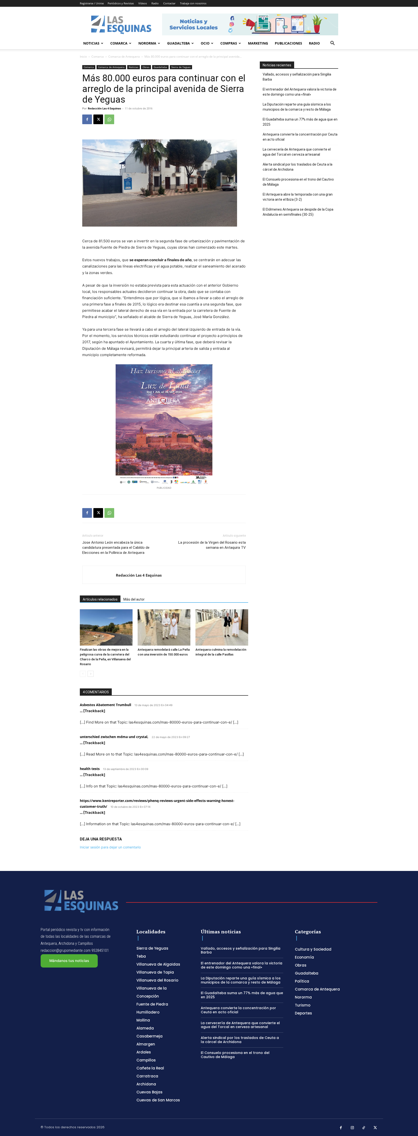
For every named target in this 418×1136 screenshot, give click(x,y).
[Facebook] (87, 119)
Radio (155, 3)
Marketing (258, 43)
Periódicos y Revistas (121, 3)
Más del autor (134, 599)
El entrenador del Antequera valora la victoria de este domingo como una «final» (299, 91)
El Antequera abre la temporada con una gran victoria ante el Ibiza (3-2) (298, 196)
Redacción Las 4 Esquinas (104, 108)
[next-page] (91, 674)
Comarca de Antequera (124, 56)
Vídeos (142, 3)
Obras (145, 67)
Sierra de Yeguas (181, 67)
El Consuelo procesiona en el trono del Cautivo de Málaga (298, 181)
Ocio (205, 43)
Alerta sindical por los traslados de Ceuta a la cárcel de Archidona (297, 166)
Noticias (91, 43)
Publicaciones (288, 43)
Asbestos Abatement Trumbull (105, 704)
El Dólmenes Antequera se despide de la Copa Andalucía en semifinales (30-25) (298, 211)
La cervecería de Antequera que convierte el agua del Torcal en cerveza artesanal (297, 151)
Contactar (169, 3)
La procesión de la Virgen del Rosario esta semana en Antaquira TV (212, 545)
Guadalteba (178, 43)
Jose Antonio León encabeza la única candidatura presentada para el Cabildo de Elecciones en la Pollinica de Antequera (115, 547)
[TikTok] (363, 1128)
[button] (332, 43)
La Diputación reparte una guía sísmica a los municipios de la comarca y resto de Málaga (297, 106)
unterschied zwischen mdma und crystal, (114, 736)
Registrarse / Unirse (92, 3)
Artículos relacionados (100, 599)
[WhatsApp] (109, 119)
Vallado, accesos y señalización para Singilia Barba (297, 76)
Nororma (147, 43)
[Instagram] (352, 1128)
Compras (228, 43)
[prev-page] (83, 674)
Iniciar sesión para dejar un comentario (110, 847)
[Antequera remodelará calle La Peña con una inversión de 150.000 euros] (164, 627)
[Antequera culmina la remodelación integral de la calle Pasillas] (221, 627)
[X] (98, 119)
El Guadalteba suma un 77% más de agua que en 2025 (300, 121)
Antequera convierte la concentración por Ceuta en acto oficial (300, 136)
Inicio (83, 56)
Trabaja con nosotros (193, 3)
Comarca (118, 43)
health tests (90, 768)
